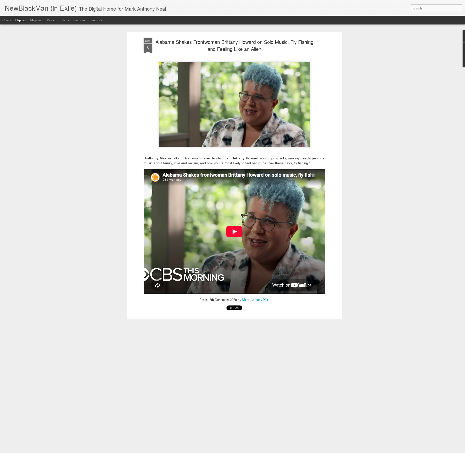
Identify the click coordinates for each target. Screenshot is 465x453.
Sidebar (65, 20)
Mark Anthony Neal (256, 299)
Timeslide (96, 20)
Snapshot (79, 20)
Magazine (36, 20)
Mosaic (51, 20)
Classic (7, 20)
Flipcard (21, 20)
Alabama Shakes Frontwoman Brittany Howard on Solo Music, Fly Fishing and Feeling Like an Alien (234, 45)
